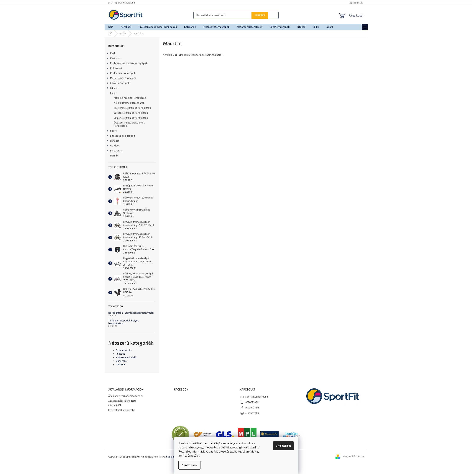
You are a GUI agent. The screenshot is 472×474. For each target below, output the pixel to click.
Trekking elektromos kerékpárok (132, 108)
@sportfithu (252, 408)
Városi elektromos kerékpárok (131, 113)
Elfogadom (283, 446)
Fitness (114, 88)
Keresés (270, 15)
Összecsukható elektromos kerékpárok (129, 124)
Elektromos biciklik (126, 357)
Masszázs (121, 361)
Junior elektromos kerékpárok (131, 118)
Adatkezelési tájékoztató (122, 401)
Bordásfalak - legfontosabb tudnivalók (131, 312)
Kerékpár (115, 58)
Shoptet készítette (353, 457)
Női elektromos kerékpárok (129, 103)
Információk (114, 405)
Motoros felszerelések (123, 78)
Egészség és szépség (122, 136)
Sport (113, 131)
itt (185, 456)
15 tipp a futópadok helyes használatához (123, 322)
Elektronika (116, 151)
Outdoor (115, 146)
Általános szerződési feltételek (125, 396)
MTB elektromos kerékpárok (130, 98)
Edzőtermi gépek (119, 83)
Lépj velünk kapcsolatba (121, 410)
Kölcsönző (116, 68)
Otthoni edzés (124, 350)
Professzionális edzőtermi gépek (128, 63)
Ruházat (114, 141)
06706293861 (252, 402)
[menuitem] (111, 27)
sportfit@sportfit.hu (256, 397)
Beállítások (189, 465)
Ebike (113, 93)
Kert (112, 53)
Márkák (114, 156)
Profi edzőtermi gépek (123, 73)
